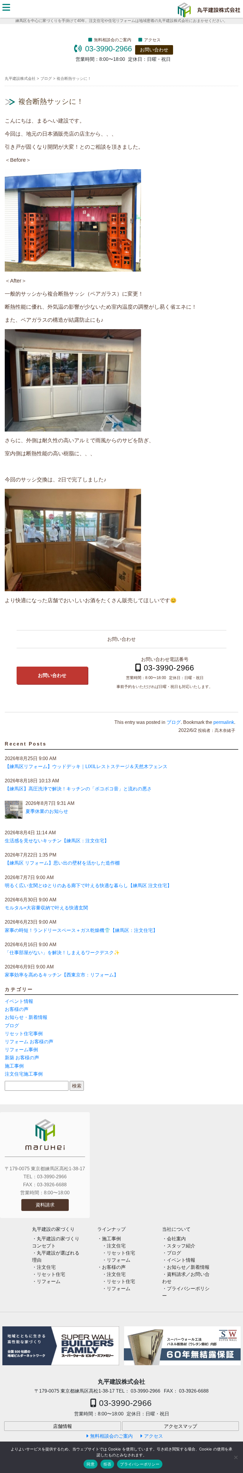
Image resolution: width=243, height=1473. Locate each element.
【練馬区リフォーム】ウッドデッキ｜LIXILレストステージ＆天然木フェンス (86, 766)
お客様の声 (16, 1009)
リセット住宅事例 (24, 1033)
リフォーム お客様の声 (29, 1041)
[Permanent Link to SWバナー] (60, 1345)
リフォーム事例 (21, 1049)
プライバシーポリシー (139, 1464)
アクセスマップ (180, 1426)
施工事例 (14, 1065)
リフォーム (48, 1281)
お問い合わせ (154, 49)
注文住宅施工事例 (24, 1073)
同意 (91, 1464)
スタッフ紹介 (181, 1245)
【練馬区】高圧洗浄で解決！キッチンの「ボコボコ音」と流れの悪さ (78, 788)
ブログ (174, 722)
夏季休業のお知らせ (46, 811)
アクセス (152, 39)
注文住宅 (46, 1267)
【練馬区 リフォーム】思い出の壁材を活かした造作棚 (62, 862)
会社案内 (176, 1238)
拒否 (107, 1464)
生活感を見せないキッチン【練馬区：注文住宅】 (57, 840)
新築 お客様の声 (22, 1057)
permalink (223, 722)
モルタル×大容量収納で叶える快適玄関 (46, 907)
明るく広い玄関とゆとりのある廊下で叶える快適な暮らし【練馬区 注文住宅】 (88, 885)
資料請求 (45, 1204)
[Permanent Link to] (182, 1345)
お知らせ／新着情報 (188, 1267)
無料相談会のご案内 (112, 39)
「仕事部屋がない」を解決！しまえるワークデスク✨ (62, 952)
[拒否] (236, 1457)
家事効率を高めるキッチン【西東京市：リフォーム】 (62, 974)
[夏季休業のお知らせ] (14, 811)
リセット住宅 (51, 1274)
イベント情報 (19, 1001)
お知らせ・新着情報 (26, 1017)
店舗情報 (62, 1426)
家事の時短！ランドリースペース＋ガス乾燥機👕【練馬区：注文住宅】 (81, 930)
